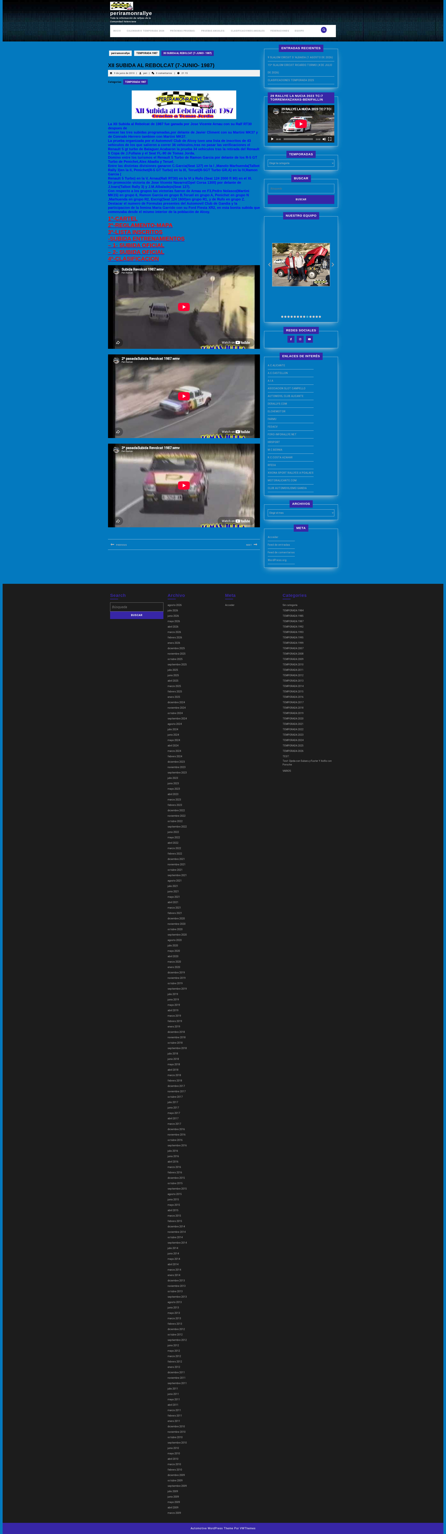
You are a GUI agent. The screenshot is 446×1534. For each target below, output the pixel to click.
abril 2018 (173, 1069)
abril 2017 (173, 1118)
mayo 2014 (174, 1259)
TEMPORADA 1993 (293, 632)
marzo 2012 (174, 1356)
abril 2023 (173, 794)
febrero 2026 (175, 637)
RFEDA (272, 465)
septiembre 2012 (177, 1340)
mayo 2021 (174, 896)
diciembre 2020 (176, 918)
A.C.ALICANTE (276, 365)
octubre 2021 (175, 869)
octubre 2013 (175, 1291)
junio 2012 (173, 1345)
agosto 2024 (175, 724)
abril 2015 (173, 1210)
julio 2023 (173, 778)
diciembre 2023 (176, 761)
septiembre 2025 (177, 664)
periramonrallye (131, 13)
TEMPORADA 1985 (293, 615)
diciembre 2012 (176, 1329)
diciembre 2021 (176, 859)
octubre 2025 (175, 659)
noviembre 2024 (177, 707)
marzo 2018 (174, 1075)
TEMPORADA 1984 (293, 610)
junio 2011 (173, 1394)
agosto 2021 (175, 880)
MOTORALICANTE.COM (282, 480)
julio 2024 (173, 729)
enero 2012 (174, 1367)
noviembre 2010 (177, 1431)
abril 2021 (173, 902)
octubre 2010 (175, 1437)
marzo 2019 (174, 1015)
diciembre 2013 (176, 1280)
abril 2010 (173, 1458)
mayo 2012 (174, 1350)
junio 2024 (173, 734)
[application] (301, 124)
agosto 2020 (175, 940)
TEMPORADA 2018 (293, 707)
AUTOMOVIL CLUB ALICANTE (286, 396)
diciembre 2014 (176, 1226)
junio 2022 (173, 832)
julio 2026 (173, 610)
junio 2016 (173, 1156)
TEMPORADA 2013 (293, 680)
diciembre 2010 (176, 1426)
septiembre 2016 (177, 1145)
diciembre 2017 (176, 1086)
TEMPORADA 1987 (146, 53)
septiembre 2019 (177, 988)
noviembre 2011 (177, 1377)
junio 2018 (173, 1059)
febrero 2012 (175, 1361)
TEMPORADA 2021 (293, 724)
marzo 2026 (174, 632)
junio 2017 (173, 1107)
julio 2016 (173, 1150)
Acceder (273, 537)
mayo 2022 (174, 837)
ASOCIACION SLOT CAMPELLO (287, 388)
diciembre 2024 (176, 702)
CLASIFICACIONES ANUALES (248, 31)
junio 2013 (173, 1307)
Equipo (299, 31)
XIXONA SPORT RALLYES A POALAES (291, 472)
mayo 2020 (174, 951)
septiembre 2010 (177, 1442)
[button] (282, 317)
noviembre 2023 (177, 767)
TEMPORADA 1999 (293, 642)
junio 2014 (173, 1253)
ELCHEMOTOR (277, 411)
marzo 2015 (174, 1215)
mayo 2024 (174, 740)
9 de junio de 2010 (124, 73)
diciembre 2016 (176, 1129)
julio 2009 (173, 1491)
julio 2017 (173, 1102)
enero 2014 (174, 1275)
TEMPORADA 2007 (293, 648)
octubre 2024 (175, 713)
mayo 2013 (174, 1313)
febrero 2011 (175, 1415)
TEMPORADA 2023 (293, 734)
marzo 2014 (174, 1269)
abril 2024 (173, 745)
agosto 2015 (175, 1194)
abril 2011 (173, 1404)
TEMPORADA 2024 (293, 740)
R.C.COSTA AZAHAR (280, 457)
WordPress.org (277, 560)
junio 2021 (173, 891)
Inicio (117, 31)
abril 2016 (173, 1161)
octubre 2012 (175, 1334)
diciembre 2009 (176, 1475)
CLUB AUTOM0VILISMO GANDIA (287, 488)
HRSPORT (274, 442)
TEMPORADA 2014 (293, 686)
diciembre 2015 (176, 1177)
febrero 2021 (175, 913)
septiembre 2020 (177, 934)
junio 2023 (173, 783)
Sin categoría (290, 605)
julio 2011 (173, 1388)
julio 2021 (173, 886)
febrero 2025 (175, 691)
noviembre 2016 (177, 1134)
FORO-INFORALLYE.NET (282, 434)
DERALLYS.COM (277, 403)
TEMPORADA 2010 (293, 664)
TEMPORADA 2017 (293, 702)
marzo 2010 (174, 1464)
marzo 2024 (174, 751)
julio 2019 (173, 994)
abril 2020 (173, 956)
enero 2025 (174, 697)
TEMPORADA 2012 (293, 675)
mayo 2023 (174, 788)
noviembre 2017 (177, 1091)
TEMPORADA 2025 (293, 745)
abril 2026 (173, 626)
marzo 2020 (174, 961)
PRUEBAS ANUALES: (213, 31)
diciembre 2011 (176, 1372)
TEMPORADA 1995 (293, 637)
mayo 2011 (174, 1399)
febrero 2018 (175, 1080)
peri (145, 73)
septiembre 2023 (177, 772)
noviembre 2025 (177, 653)
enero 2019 (174, 1026)
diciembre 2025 (176, 648)
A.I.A (270, 380)
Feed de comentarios (281, 552)
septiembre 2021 (177, 875)
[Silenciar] (324, 139)
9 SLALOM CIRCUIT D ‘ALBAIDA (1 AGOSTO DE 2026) (300, 57)
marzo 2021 (174, 907)
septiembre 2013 (177, 1296)
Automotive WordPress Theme (212, 1528)
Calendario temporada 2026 (145, 31)
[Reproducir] (272, 139)
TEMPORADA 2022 (293, 729)
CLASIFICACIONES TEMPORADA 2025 (291, 80)
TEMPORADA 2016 (293, 697)
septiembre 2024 (177, 718)
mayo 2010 (174, 1453)
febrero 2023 (175, 805)
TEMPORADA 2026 (293, 751)
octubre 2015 (175, 1183)
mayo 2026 (174, 621)
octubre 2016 (175, 1140)
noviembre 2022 (177, 815)
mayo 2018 (174, 1064)
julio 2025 (173, 670)
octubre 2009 (175, 1480)
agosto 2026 (175, 605)
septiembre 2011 (177, 1383)
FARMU (272, 419)
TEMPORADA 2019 (293, 713)
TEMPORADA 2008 (293, 653)
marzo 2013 (174, 1318)
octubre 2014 (175, 1237)
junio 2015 (173, 1199)
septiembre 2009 (177, 1485)
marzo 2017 (174, 1123)
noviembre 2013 (177, 1286)
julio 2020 (173, 945)
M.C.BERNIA (275, 449)
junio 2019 (173, 999)
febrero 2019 (175, 1021)
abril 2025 (173, 680)
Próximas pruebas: (182, 31)
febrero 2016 (175, 1172)
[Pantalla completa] (330, 139)
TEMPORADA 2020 (293, 718)
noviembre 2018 (177, 1037)
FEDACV (273, 426)
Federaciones (279, 31)
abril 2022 (173, 842)
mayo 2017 (174, 1113)
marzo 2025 (174, 686)
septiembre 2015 (177, 1188)
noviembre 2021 (177, 864)
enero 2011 (174, 1421)
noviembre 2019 (177, 978)
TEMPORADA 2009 (293, 659)
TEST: (286, 756)
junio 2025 (173, 675)
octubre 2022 (175, 821)
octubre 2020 (175, 929)
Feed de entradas (279, 544)
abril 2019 (173, 1010)
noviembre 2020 (177, 923)
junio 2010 (173, 1448)
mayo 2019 (174, 1005)
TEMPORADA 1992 (293, 626)
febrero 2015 (175, 1221)
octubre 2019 (175, 983)
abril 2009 (173, 1507)
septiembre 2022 (177, 826)
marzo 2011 (174, 1410)
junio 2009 (173, 1496)
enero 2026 (174, 642)
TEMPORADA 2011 (293, 670)
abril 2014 (173, 1264)
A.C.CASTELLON (278, 373)
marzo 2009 (174, 1513)
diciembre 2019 (176, 972)
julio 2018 (173, 1053)
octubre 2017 (175, 1096)
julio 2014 (173, 1248)
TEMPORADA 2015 (293, 691)
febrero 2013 (175, 1323)
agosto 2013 (175, 1302)
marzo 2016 (174, 1167)
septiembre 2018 (177, 1048)
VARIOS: (287, 770)
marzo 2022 (174, 848)
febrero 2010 (175, 1469)
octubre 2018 (175, 1042)
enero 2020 (174, 967)
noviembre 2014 (177, 1232)
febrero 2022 (175, 853)
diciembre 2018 (176, 1032)
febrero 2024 (175, 756)
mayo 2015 (174, 1204)
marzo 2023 (174, 799)
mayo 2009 (174, 1502)
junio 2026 (173, 615)
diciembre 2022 (176, 810)
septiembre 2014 (177, 1242)
